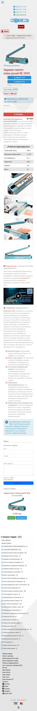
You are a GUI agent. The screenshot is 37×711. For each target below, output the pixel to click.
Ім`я (5, 449)
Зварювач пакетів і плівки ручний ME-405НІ (17, 493)
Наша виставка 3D (7, 679)
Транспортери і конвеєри (10, 620)
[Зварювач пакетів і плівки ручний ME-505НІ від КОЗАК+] (18, 184)
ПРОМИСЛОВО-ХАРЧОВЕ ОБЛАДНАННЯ (15, 546)
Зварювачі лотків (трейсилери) (12, 559)
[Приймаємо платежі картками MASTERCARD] (21, 703)
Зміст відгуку (8, 463)
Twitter (6, 686)
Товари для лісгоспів (9, 616)
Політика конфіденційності (10, 663)
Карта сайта (8, 693)
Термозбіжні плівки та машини (12, 600)
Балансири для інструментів (11, 639)
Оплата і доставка (7, 656)
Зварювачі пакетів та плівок (11, 556)
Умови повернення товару (10, 661)
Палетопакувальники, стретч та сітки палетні (16, 585)
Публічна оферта (7, 654)
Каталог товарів (12, 536)
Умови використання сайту (10, 658)
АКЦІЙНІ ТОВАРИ (6, 543)
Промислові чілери (9, 626)
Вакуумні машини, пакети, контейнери (14, 553)
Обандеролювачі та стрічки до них (13, 597)
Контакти (5, 682)
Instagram (7, 691)
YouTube (7, 684)
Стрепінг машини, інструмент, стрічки (14, 591)
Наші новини (6, 675)
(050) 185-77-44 (20, 12)
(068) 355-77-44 (20, 7)
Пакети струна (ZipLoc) (10, 575)
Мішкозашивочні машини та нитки (13, 636)
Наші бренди (6, 670)
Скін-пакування (8, 642)
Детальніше (21, 518)
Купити (11, 518)
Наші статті (5, 677)
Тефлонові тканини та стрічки (11, 632)
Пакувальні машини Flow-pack (12, 569)
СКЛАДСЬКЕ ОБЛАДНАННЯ (12, 549)
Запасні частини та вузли (11, 645)
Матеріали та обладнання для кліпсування (15, 613)
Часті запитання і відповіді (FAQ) (12, 665)
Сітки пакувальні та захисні (11, 594)
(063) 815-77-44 (20, 9)
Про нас (4, 668)
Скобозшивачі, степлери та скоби (13, 607)
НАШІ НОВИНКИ (6, 540)
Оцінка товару (9, 478)
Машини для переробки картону (12, 623)
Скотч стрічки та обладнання (12, 604)
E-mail (6, 456)
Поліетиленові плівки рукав (11, 588)
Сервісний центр (21, 15)
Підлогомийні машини (10, 648)
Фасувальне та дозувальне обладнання (14, 565)
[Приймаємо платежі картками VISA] (15, 703)
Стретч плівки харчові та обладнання (14, 581)
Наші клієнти (6, 672)
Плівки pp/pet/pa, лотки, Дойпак (13, 572)
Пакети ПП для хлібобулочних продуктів (15, 578)
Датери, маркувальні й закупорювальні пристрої (17, 629)
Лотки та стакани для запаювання (13, 562)
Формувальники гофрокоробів (12, 610)
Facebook (7, 689)
